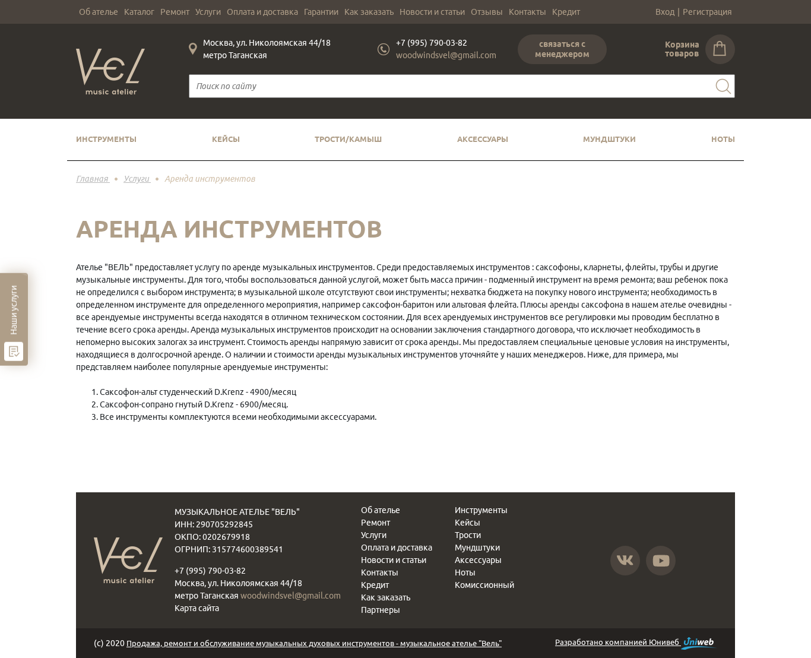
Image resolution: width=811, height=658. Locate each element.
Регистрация (707, 12)
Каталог (139, 12)
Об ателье (98, 12)
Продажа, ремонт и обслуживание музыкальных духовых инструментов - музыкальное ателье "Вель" (314, 643)
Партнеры (380, 610)
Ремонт (174, 12)
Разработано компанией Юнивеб (618, 642)
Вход (664, 12)
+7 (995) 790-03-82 (431, 43)
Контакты (527, 12)
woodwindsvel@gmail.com (446, 55)
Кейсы (226, 139)
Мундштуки (609, 139)
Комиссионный (484, 585)
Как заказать (369, 12)
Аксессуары (482, 139)
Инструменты (106, 139)
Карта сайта (197, 608)
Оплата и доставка (262, 12)
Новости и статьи (432, 12)
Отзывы (487, 12)
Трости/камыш (348, 139)
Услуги (208, 12)
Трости (468, 535)
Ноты (723, 139)
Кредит (566, 12)
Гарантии (321, 12)
